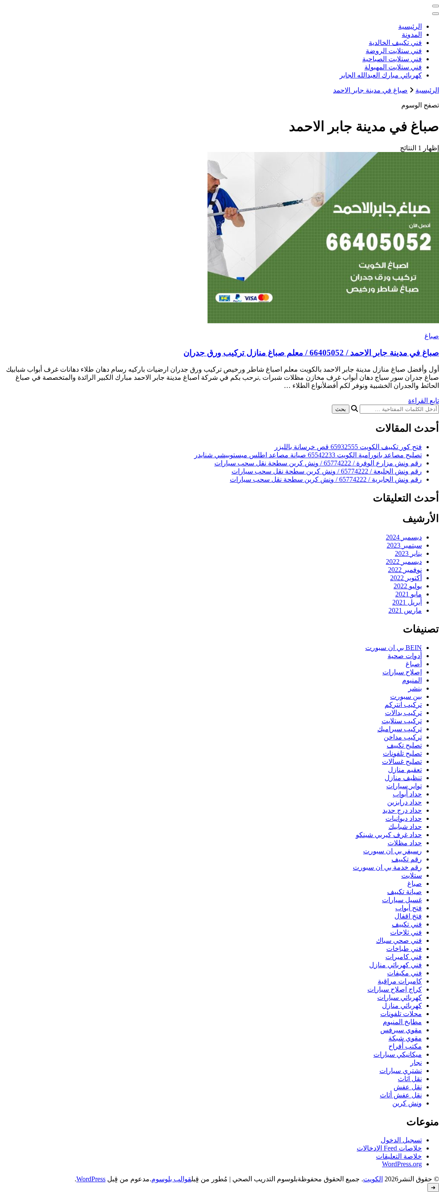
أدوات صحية (405, 655)
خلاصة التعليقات (399, 1156)
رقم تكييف (406, 859)
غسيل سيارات (402, 899)
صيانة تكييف (404, 891)
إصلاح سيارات (402, 672)
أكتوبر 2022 (406, 577)
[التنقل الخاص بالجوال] (435, 6)
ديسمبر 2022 (404, 561)
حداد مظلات (405, 842)
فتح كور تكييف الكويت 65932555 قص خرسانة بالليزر (348, 446)
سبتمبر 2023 (404, 545)
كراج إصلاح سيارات (394, 989)
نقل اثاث (410, 1078)
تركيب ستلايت (402, 720)
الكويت (373, 1179)
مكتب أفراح (405, 1046)
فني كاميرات (403, 956)
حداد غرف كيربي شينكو (389, 834)
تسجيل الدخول (401, 1140)
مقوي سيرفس (401, 1030)
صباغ (431, 336)
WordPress (90, 1179)
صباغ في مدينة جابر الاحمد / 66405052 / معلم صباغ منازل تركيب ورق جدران (311, 352)
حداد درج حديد (402, 810)
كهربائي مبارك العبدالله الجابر (381, 75)
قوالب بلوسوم (171, 1179)
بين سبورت (406, 696)
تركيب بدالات (403, 712)
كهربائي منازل (402, 1005)
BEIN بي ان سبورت (393, 647)
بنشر (415, 688)
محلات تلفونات (401, 1013)
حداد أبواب (407, 794)
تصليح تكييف (404, 745)
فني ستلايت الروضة (394, 50)
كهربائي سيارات (399, 997)
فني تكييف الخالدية (395, 42)
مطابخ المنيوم (402, 1021)
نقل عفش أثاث (401, 1095)
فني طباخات (404, 948)
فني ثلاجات (406, 932)
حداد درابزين (404, 802)
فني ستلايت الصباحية (392, 59)
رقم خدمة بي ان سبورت (387, 867)
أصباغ (414, 664)
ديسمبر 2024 (404, 537)
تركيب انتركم (403, 704)
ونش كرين (407, 1103)
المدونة (412, 34)
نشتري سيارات (400, 1070)
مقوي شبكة (405, 1038)
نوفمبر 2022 (405, 569)
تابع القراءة (423, 400)
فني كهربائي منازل (395, 964)
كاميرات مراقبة (400, 981)
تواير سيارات (404, 786)
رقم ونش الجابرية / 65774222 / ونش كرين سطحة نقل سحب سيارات (326, 479)
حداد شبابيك (405, 826)
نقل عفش (408, 1087)
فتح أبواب (408, 908)
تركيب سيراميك (399, 729)
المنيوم (412, 680)
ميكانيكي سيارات (397, 1054)
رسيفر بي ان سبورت (392, 851)
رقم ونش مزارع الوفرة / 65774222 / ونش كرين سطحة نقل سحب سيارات (318, 463)
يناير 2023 (408, 553)
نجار (416, 1062)
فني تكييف (407, 924)
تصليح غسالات (402, 761)
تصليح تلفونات (402, 753)
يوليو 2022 (408, 586)
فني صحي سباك (399, 940)
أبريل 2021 (407, 602)
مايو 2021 (408, 594)
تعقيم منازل (405, 769)
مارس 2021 (405, 610)
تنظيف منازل (403, 777)
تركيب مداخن (403, 737)
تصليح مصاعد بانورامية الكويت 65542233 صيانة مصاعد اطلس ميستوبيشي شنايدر (308, 455)
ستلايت (411, 875)
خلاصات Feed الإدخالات (389, 1148)
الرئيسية (410, 26)
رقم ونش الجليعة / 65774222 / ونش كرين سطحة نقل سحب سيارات (327, 471)
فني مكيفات (404, 973)
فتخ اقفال (408, 916)
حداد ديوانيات (403, 818)
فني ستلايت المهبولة (393, 67)
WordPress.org (402, 1164)
